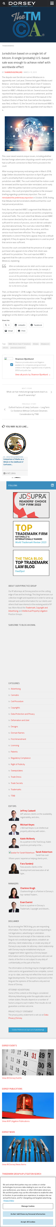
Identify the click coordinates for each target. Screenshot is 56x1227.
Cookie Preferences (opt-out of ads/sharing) (28, 1029)
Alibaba (35, 344)
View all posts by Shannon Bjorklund (33, 374)
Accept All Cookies (28, 1221)
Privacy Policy (9, 1200)
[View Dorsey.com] (22, 6)
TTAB (13, 795)
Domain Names (17, 732)
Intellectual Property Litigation (34, 610)
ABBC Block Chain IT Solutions (19, 344)
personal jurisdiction (18, 347)
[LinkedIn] (52, 485)
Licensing (15, 745)
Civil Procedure (17, 701)
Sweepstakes (17, 770)
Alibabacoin (45, 344)
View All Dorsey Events (12, 1078)
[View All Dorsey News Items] (28, 1161)
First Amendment (18, 739)
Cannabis (15, 695)
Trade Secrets (17, 783)
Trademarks (8, 45)
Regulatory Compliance (21, 758)
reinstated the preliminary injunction (17, 197)
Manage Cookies (28, 1206)
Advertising (16, 688)
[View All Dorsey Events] (28, 1074)
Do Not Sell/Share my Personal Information (28, 1214)
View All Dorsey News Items (14, 1164)
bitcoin (5, 347)
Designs (14, 726)
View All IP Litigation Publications (16, 1121)
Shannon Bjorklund (13, 72)
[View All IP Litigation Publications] (28, 1117)
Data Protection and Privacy (23, 713)
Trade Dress (16, 776)
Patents (14, 751)
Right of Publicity (18, 764)
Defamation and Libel (20, 720)
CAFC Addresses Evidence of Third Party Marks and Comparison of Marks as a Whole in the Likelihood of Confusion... (13, 459)
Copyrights (15, 707)
